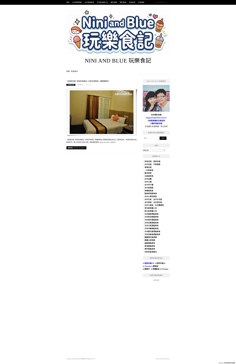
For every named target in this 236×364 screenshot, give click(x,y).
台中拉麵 (148, 179)
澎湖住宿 (148, 167)
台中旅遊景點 (77, 2)
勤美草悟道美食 (151, 193)
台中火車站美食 (151, 196)
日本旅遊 (141, 2)
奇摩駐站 (155, 269)
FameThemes (167, 358)
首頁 (68, 2)
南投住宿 (156, 161)
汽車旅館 (156, 164)
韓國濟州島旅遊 (151, 237)
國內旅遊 (114, 2)
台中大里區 (149, 205)
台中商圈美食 (89, 2)
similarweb (156, 280)
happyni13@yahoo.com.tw (156, 118)
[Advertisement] (156, 316)
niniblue (80, 84)
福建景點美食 (150, 243)
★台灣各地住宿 (70, 84)
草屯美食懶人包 (151, 208)
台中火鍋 (148, 182)
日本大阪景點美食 (152, 226)
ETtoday (165, 269)
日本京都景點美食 (152, 223)
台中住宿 (148, 164)
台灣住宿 (132, 2)
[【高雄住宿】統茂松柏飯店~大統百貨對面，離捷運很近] (102, 112)
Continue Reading (78, 147)
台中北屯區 (157, 199)
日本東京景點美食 (152, 220)
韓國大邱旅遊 (150, 240)
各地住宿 (148, 161)
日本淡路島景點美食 (152, 234)
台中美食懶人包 (102, 2)
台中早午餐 (149, 185)
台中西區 (148, 202)
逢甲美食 (148, 173)
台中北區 (148, 199)
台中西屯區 (157, 202)
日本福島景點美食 (152, 214)
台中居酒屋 (149, 188)
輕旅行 (147, 269)
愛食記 (155, 266)
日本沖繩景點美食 (152, 228)
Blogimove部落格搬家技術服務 (227, 363)
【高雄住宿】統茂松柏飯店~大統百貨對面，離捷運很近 (87, 81)
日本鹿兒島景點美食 (152, 231)
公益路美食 (149, 176)
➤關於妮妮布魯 (156, 123)
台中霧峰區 (159, 205)
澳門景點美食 (150, 249)
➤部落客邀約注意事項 (156, 121)
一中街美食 (149, 170)
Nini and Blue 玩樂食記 (118, 61)
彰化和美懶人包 (151, 211)
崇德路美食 (149, 191)
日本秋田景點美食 (152, 217)
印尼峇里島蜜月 (151, 252)
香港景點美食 (150, 246)
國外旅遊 (123, 2)
